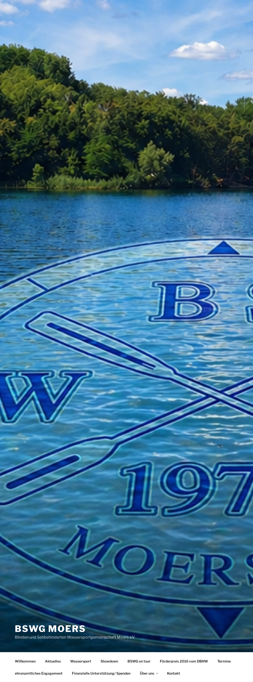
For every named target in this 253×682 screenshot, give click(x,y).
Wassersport (80, 661)
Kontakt (173, 673)
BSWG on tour (138, 661)
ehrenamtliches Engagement (39, 673)
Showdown (109, 661)
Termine (224, 661)
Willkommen (25, 661)
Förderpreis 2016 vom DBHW (184, 661)
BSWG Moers (50, 628)
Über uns (147, 673)
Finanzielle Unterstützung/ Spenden (101, 673)
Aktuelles (53, 661)
